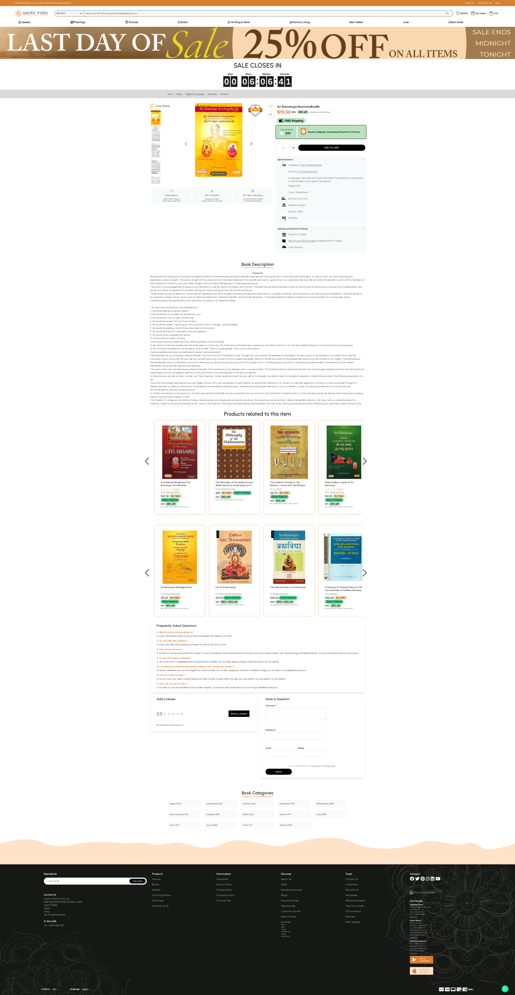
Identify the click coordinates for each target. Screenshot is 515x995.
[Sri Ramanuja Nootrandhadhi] (155, 118)
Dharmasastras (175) (179, 814)
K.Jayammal (333, 594)
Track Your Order (354, 906)
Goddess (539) (212, 814)
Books (179, 94)
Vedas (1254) (175, 803)
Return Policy (224, 884)
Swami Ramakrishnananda (230, 594)
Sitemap (350, 916)
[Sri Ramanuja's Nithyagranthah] (180, 583)
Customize (351, 884)
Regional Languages (195, 94)
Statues (156, 879)
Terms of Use (316, 766)
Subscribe (137, 881)
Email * (269, 748)
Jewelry (156, 890)
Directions (413, 917)
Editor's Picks (288, 916)
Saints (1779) (285, 814)
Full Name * (271, 730)
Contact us (485, 3)
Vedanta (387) (286, 825)
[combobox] (264, 13)
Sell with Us (351, 890)
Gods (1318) (321, 814)
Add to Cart (331, 147)
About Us (286, 879)
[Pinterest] (423, 879)
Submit (278, 771)
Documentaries (290, 900)
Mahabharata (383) (325, 803)
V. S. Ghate (277, 489)
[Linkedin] (432, 879)
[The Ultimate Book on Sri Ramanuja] (289, 583)
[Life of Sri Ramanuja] (234, 583)
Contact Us (351, 879)
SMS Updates (352, 922)
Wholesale (351, 895)
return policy (352, 653)
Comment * (271, 705)
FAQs (284, 884)
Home (170, 94)
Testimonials (288, 906)
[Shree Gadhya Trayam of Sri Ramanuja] (344, 478)
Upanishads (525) (214, 803)
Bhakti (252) (248, 814)
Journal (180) (212, 825)
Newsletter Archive (291, 890)
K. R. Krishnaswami (307, 171)
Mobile (301, 748)
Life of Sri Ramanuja (226, 587)
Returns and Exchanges (301, 241)
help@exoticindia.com (296, 670)
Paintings (157, 900)
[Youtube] (437, 879)
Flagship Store (416, 905)
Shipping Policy (225, 895)
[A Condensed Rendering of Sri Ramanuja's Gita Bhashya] (180, 478)
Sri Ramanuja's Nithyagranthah (176, 587)
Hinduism (224, 94)
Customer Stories (290, 911)
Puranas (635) (249, 803)
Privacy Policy (330, 766)
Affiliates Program (355, 900)
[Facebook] (412, 879)
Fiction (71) (247, 825)
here (226, 679)
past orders (248, 679)
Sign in (470, 3)
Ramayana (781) (287, 803)
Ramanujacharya (280, 594)
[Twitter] (417, 879)
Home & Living (160, 906)
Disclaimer (222, 879)
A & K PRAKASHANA (311, 165)
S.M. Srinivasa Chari (226, 489)
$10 (288, 133)
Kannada (212, 94)
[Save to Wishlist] (270, 107)
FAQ (498, 3)
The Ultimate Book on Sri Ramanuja (288, 587)
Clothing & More (161, 895)
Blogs (284, 895)
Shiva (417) (174, 825)
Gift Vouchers (353, 911)
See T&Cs (176, 201)
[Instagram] (428, 879)
